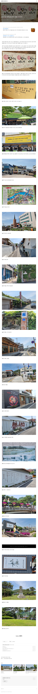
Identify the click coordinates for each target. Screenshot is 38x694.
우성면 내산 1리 (5, 649)
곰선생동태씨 (5, 28)
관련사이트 (2, 688)
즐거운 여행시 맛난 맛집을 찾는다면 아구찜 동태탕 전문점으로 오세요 (15, 30)
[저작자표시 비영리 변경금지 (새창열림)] (13, 641)
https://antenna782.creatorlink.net (8, 34)
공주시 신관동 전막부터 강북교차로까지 (8, 648)
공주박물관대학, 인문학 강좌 (6, 650)
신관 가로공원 (4, 647)
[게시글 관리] (7, 641)
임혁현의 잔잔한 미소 (4, 1)
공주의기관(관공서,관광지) (6, 644)
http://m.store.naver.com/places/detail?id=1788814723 (12, 27)
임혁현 (3, 679)
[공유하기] (5, 641)
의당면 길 (4, 646)
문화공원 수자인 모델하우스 (8, 35)
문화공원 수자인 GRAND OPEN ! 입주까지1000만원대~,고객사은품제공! (16, 37)
